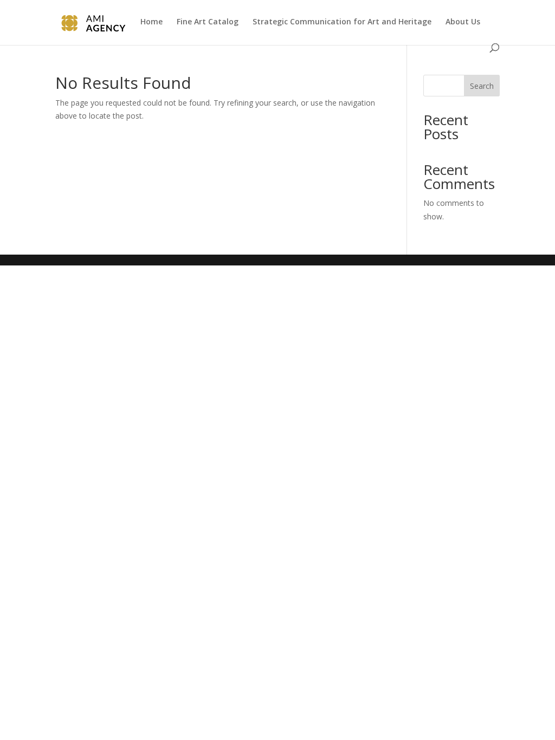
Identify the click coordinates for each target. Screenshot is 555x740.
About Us (463, 22)
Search (482, 86)
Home (151, 22)
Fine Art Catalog (207, 22)
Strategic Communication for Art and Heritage (342, 22)
